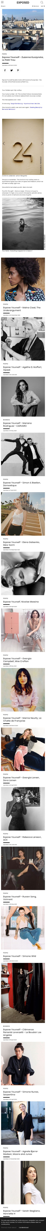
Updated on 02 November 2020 (11, 315)
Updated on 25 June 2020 (10, 374)
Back (3, 6)
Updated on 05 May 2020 (10, 904)
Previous (36, 6)
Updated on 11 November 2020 (11, 1159)
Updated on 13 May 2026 (9, 430)
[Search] (42, 2)
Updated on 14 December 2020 (11, 549)
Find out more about (8, 1227)
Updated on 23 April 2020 (10, 785)
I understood (23, 1227)
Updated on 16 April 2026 (10, 1039)
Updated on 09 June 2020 (10, 844)
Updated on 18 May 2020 (9, 666)
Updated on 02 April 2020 (10, 1099)
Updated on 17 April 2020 (9, 490)
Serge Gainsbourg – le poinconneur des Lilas (25, 103)
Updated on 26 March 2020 (10, 725)
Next (42, 6)
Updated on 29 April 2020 (10, 606)
